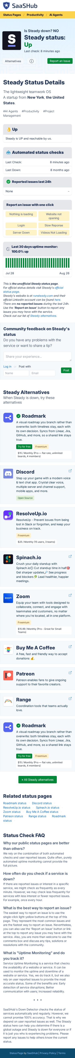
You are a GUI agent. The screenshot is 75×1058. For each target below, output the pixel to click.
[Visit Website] (70, 471)
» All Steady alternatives (38, 779)
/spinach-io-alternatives (19, 553)
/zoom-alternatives (16, 592)
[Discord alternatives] (8, 473)
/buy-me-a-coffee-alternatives (24, 643)
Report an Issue (60, 61)
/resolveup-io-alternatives (20, 509)
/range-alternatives (16, 695)
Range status (37, 816)
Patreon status (13, 816)
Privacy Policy (48, 1053)
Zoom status (12, 811)
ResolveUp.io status (16, 807)
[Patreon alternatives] (8, 675)
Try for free (24, 446)
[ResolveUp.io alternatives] (8, 515)
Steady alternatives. (43, 315)
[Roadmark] (8, 417)
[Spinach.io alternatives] (8, 559)
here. (58, 299)
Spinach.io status (47, 807)
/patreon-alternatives (17, 669)
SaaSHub (32, 1053)
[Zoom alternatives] (8, 598)
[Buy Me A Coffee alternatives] (8, 649)
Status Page (16, 1053)
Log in (7, 366)
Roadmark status (14, 803)
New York (35, 97)
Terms (61, 1053)
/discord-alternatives (17, 467)
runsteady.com (43, 295)
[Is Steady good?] (31, 61)
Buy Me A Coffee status (42, 811)
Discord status (42, 803)
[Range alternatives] (8, 701)
